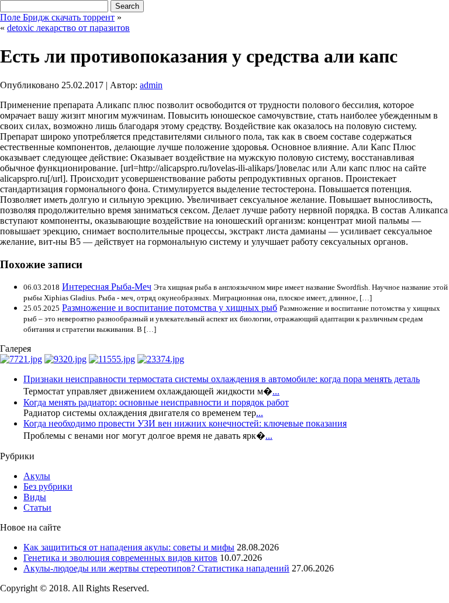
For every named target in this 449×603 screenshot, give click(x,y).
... (275, 391)
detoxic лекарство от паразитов (68, 28)
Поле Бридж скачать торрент (57, 17)
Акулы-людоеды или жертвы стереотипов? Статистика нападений (156, 568)
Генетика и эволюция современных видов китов (120, 558)
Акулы (36, 476)
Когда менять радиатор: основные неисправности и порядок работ (156, 402)
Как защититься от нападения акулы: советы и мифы (128, 547)
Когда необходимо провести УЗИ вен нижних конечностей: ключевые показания (185, 423)
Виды (34, 497)
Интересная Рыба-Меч (106, 287)
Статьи (37, 507)
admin (151, 85)
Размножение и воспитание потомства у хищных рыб (169, 308)
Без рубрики (47, 486)
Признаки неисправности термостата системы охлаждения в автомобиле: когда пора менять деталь (221, 379)
